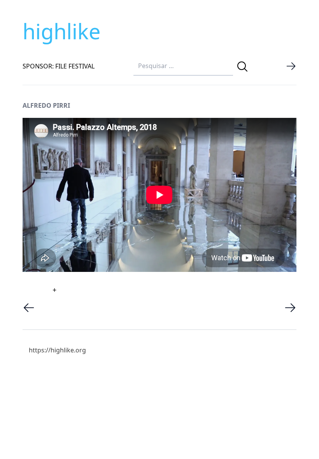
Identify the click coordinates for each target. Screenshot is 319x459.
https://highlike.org (57, 350)
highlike (61, 31)
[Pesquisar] (242, 66)
